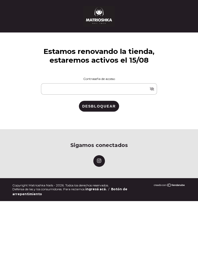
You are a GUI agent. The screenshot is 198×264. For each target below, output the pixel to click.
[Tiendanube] (169, 185)
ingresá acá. (95, 189)
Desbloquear (99, 106)
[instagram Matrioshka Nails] (99, 161)
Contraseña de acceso (99, 79)
